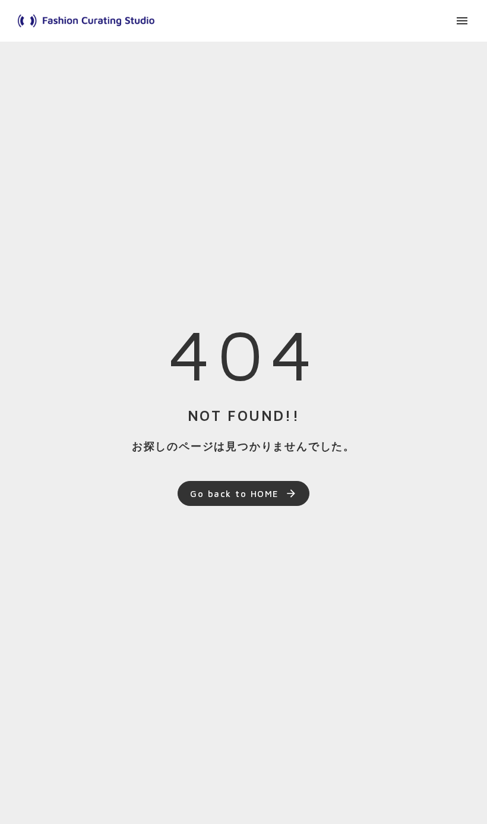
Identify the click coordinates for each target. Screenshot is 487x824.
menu (462, 21)
